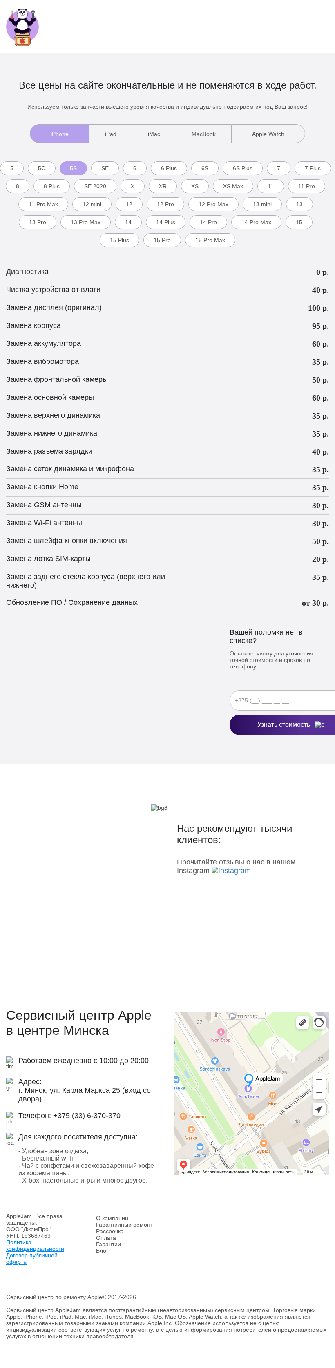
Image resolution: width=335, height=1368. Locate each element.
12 (129, 204)
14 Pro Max (256, 222)
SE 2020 (95, 186)
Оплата (106, 1237)
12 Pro (165, 204)
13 (299, 204)
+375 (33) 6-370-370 (87, 1116)
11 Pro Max (43, 204)
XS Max (233, 186)
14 (128, 222)
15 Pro (162, 240)
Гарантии (108, 1244)
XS (195, 186)
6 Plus (169, 168)
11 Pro (306, 186)
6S (204, 168)
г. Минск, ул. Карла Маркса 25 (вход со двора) (84, 1094)
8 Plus (52, 186)
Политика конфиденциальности (35, 1245)
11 (271, 186)
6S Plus (242, 168)
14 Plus (165, 222)
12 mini (92, 204)
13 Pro (37, 222)
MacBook (204, 134)
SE (105, 168)
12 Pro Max (213, 204)
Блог (102, 1251)
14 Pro (208, 222)
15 (299, 222)
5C (41, 168)
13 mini (262, 204)
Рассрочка (110, 1231)
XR (163, 186)
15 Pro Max (210, 240)
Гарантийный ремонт (124, 1224)
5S (73, 168)
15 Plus (119, 240)
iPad (110, 134)
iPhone (60, 134)
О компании (112, 1218)
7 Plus (313, 168)
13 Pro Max (85, 222)
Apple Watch (268, 134)
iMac (154, 134)
